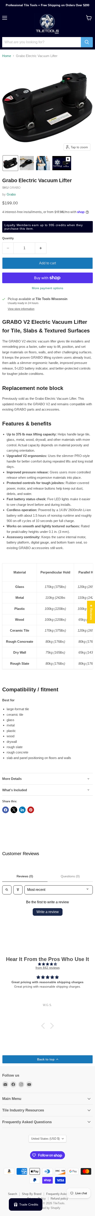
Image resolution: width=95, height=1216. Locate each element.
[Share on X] (14, 810)
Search (12, 1194)
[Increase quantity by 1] (40, 248)
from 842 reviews (48, 967)
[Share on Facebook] (5, 810)
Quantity (8, 238)
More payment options (47, 288)
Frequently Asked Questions (64, 1194)
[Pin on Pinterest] (30, 810)
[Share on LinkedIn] (22, 810)
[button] (10, 163)
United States (45, 1138)
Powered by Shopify (47, 1208)
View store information (21, 308)
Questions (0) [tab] (70, 876)
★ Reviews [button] (91, 612)
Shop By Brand (31, 1194)
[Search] (87, 42)
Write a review (47, 912)
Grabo (11, 194)
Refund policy (59, 1198)
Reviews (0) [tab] (25, 876)
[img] (47, 964)
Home (6, 56)
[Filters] (18, 889)
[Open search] (6, 889)
